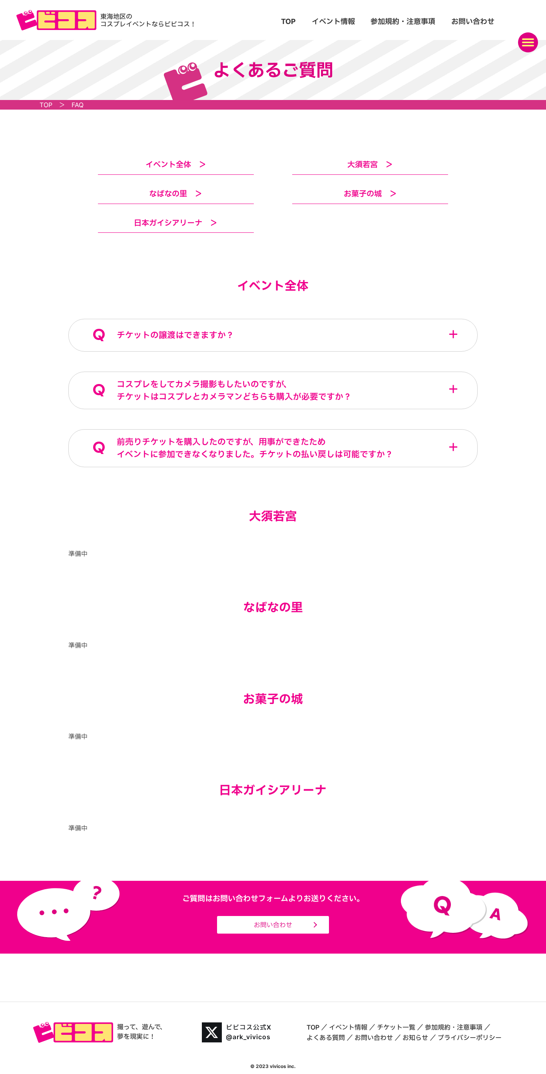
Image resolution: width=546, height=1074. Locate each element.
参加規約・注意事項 (403, 21)
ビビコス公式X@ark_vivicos (248, 1032)
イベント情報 (333, 21)
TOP (288, 21)
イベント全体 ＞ (175, 164)
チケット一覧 (396, 1027)
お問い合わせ (472, 21)
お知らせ (415, 1038)
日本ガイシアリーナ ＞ (175, 223)
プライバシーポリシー (470, 1038)
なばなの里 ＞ (175, 193)
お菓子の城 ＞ (370, 193)
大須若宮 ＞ (370, 164)
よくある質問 (326, 1038)
